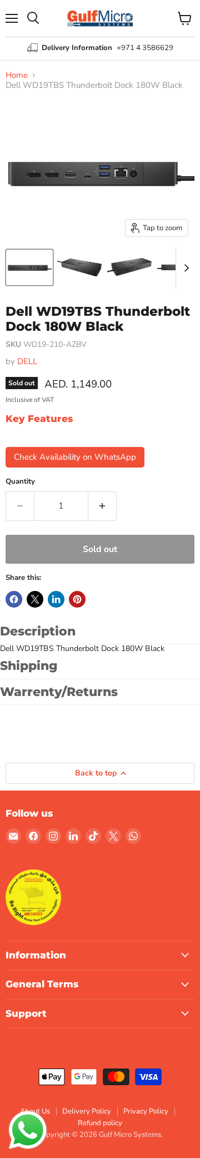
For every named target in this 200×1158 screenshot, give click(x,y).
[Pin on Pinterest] (77, 599)
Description (38, 631)
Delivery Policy (86, 1111)
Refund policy (100, 1123)
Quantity (20, 482)
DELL (27, 361)
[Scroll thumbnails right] (184, 268)
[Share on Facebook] (14, 599)
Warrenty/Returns (59, 692)
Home (17, 75)
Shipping (29, 666)
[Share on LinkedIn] (56, 599)
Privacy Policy (145, 1111)
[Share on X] (35, 599)
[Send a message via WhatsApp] (28, 1130)
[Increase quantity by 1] (102, 505)
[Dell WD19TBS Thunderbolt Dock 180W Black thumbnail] (29, 267)
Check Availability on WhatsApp (75, 457)
